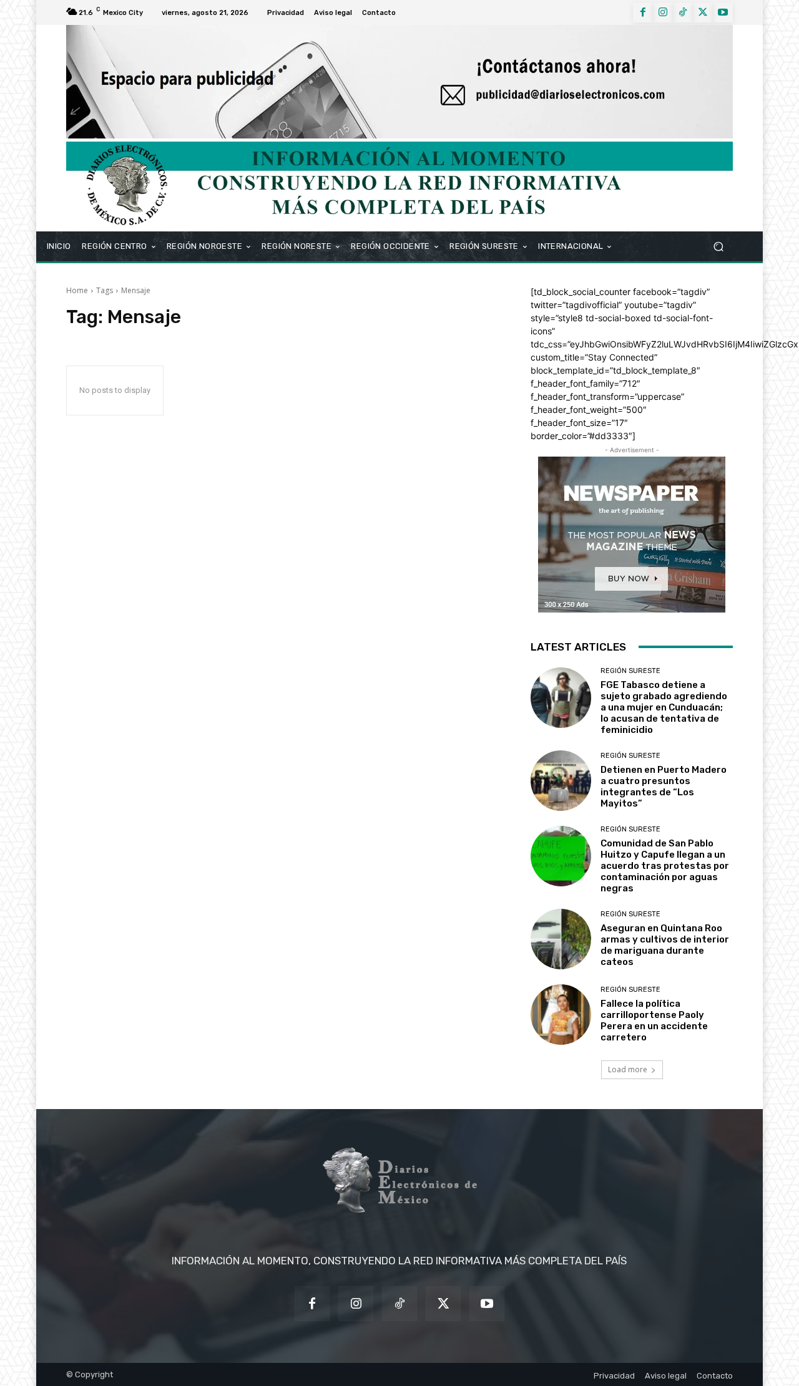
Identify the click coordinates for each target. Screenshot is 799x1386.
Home (77, 290)
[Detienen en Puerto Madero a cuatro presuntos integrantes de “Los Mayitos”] (561, 780)
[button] (718, 246)
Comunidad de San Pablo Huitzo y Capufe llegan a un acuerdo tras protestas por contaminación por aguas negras (664, 866)
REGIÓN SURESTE (630, 670)
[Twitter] (703, 12)
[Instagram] (663, 12)
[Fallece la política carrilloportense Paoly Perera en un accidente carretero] (561, 1014)
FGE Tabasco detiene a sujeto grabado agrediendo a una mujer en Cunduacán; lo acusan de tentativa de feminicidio (663, 707)
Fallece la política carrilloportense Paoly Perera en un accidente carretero (654, 1020)
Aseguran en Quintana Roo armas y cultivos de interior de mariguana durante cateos (664, 945)
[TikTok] (683, 12)
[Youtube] (723, 12)
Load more (627, 1069)
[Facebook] (643, 12)
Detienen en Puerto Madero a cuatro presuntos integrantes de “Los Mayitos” (663, 786)
